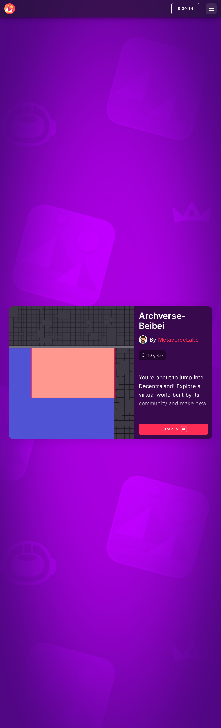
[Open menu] (211, 8)
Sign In (185, 8)
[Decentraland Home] (9, 8)
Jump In (170, 429)
